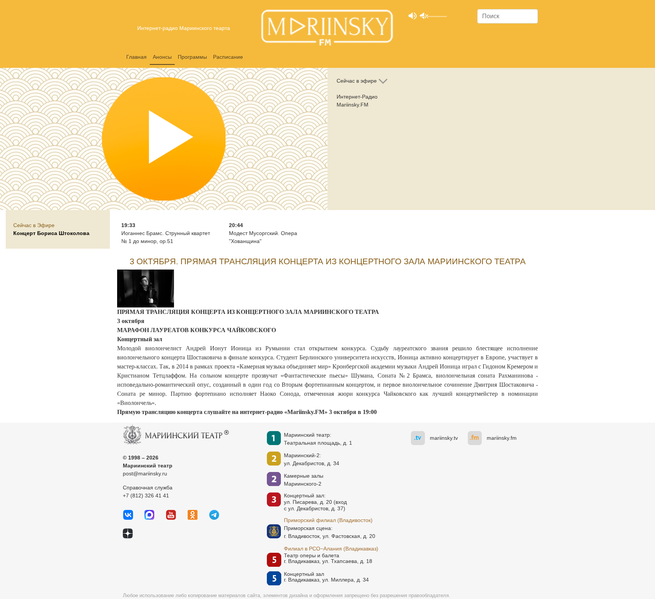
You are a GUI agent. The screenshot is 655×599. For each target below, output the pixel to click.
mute (412, 15)
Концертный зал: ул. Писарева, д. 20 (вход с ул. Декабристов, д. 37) (315, 501)
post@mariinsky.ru (145, 473)
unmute (423, 15)
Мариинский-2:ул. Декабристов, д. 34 (311, 459)
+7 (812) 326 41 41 (146, 495)
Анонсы (162, 57)
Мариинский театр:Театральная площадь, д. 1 (318, 439)
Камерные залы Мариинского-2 (303, 480)
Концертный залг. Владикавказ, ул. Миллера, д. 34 (326, 577)
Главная (136, 57)
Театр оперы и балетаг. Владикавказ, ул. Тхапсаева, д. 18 (328, 558)
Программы (192, 57)
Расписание (228, 57)
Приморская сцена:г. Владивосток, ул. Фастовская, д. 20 (318, 532)
